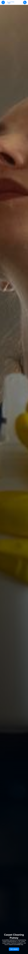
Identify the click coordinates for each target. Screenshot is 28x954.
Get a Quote (14, 949)
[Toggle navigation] (3, 2)
